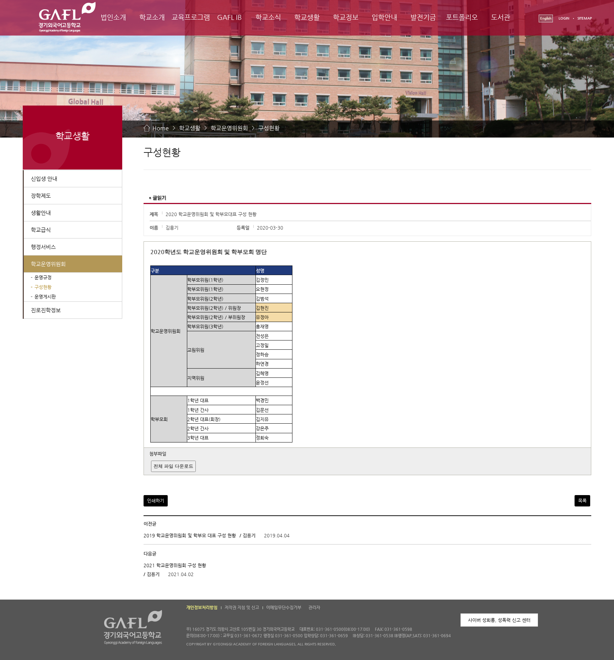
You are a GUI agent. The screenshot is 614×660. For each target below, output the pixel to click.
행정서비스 (43, 247)
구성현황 (269, 128)
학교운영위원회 (229, 128)
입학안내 (384, 17)
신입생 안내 (44, 179)
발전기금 (423, 17)
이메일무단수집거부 (283, 607)
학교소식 (268, 17)
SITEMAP (584, 18)
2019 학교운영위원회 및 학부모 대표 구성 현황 (190, 535)
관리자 (314, 607)
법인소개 (113, 17)
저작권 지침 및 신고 (242, 607)
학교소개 (152, 17)
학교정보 (346, 17)
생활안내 (41, 213)
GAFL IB (229, 17)
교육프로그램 (191, 17)
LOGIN (564, 18)
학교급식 (41, 230)
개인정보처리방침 (201, 607)
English (545, 18)
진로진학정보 (46, 310)
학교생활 (307, 17)
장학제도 (41, 196)
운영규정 (43, 277)
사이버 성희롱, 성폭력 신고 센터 (499, 620)
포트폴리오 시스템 (462, 24)
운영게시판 (45, 296)
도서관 (500, 17)
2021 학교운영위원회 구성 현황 (175, 565)
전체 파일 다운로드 (173, 466)
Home (160, 128)
